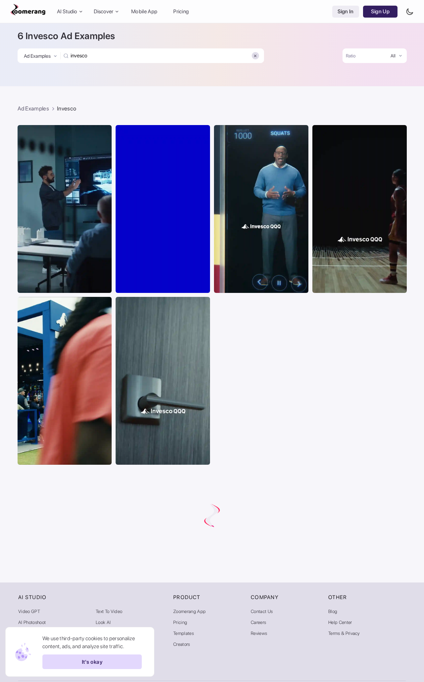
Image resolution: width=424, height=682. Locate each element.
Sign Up (380, 11)
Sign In (346, 11)
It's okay (92, 662)
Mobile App (144, 11)
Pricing (181, 11)
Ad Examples (33, 108)
